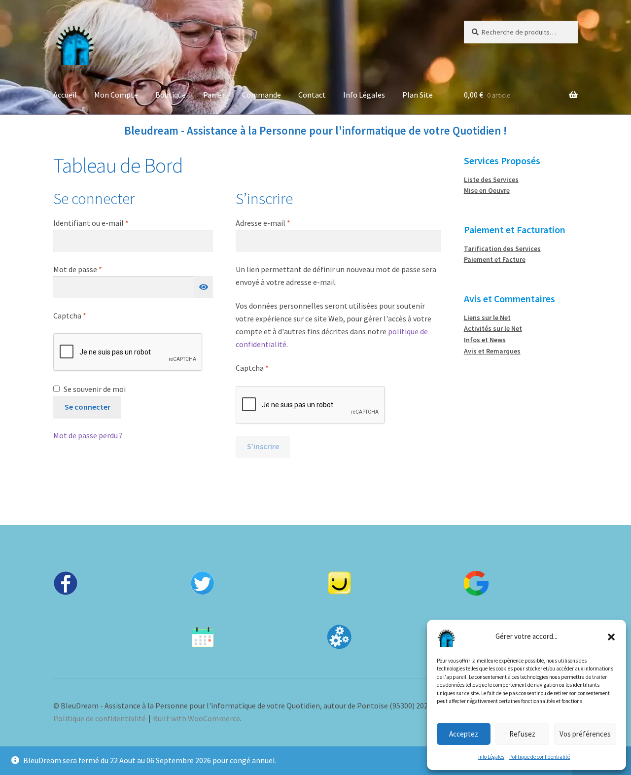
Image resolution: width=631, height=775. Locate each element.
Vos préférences (585, 734)
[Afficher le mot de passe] (203, 287)
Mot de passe (97, 269)
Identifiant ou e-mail (110, 222)
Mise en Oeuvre (487, 190)
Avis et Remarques (492, 351)
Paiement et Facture (495, 259)
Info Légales (491, 756)
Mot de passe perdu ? (88, 435)
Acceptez (463, 734)
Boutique (170, 95)
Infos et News (485, 339)
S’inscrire (263, 446)
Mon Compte (116, 95)
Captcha (69, 315)
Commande (261, 95)
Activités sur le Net (493, 328)
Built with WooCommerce (196, 718)
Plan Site (417, 95)
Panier (214, 95)
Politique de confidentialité (539, 756)
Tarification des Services (502, 248)
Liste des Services (491, 179)
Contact (312, 95)
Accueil (65, 95)
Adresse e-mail (282, 222)
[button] (611, 637)
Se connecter (87, 407)
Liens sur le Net (487, 317)
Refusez (522, 734)
